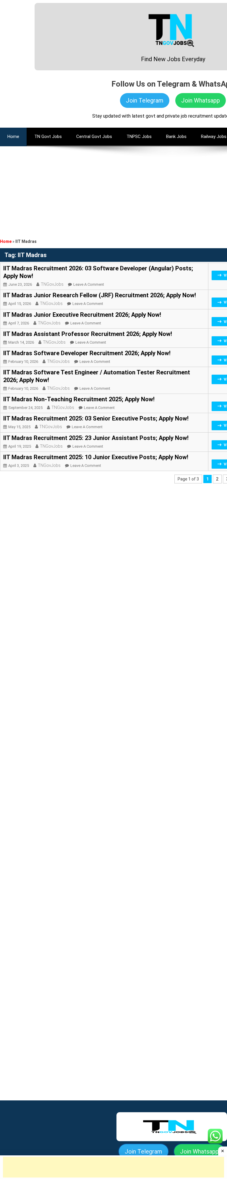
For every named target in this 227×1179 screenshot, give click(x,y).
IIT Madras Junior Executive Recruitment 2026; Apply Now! (82, 314)
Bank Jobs (176, 136)
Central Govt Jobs (94, 136)
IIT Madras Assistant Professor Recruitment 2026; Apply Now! (87, 333)
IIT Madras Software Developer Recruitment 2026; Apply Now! (87, 353)
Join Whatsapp (200, 100)
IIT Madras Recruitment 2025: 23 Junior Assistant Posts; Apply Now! (96, 437)
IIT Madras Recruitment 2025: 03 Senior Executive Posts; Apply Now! (96, 418)
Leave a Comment (88, 284)
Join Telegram (144, 100)
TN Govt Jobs (48, 136)
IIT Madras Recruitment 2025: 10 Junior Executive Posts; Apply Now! (95, 457)
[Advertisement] (113, 187)
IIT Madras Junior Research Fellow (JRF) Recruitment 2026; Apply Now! (99, 295)
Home (6, 241)
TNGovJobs (52, 284)
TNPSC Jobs (139, 136)
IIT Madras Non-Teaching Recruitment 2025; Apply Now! (79, 399)
